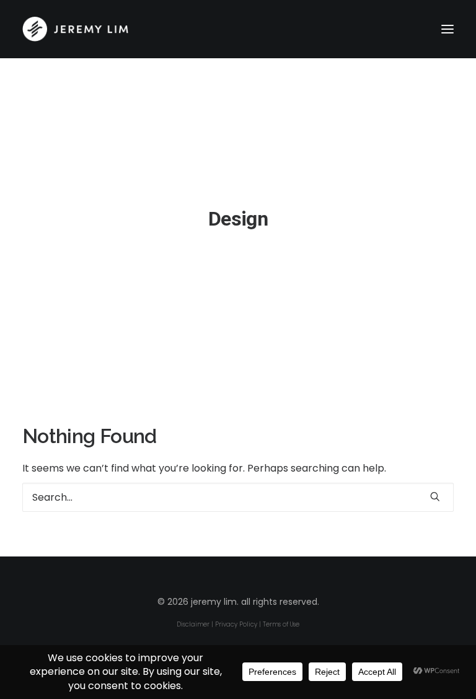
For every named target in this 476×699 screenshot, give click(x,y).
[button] (447, 29)
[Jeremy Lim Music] (238, 29)
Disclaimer (193, 624)
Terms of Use (281, 624)
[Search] (238, 497)
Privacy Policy (236, 624)
